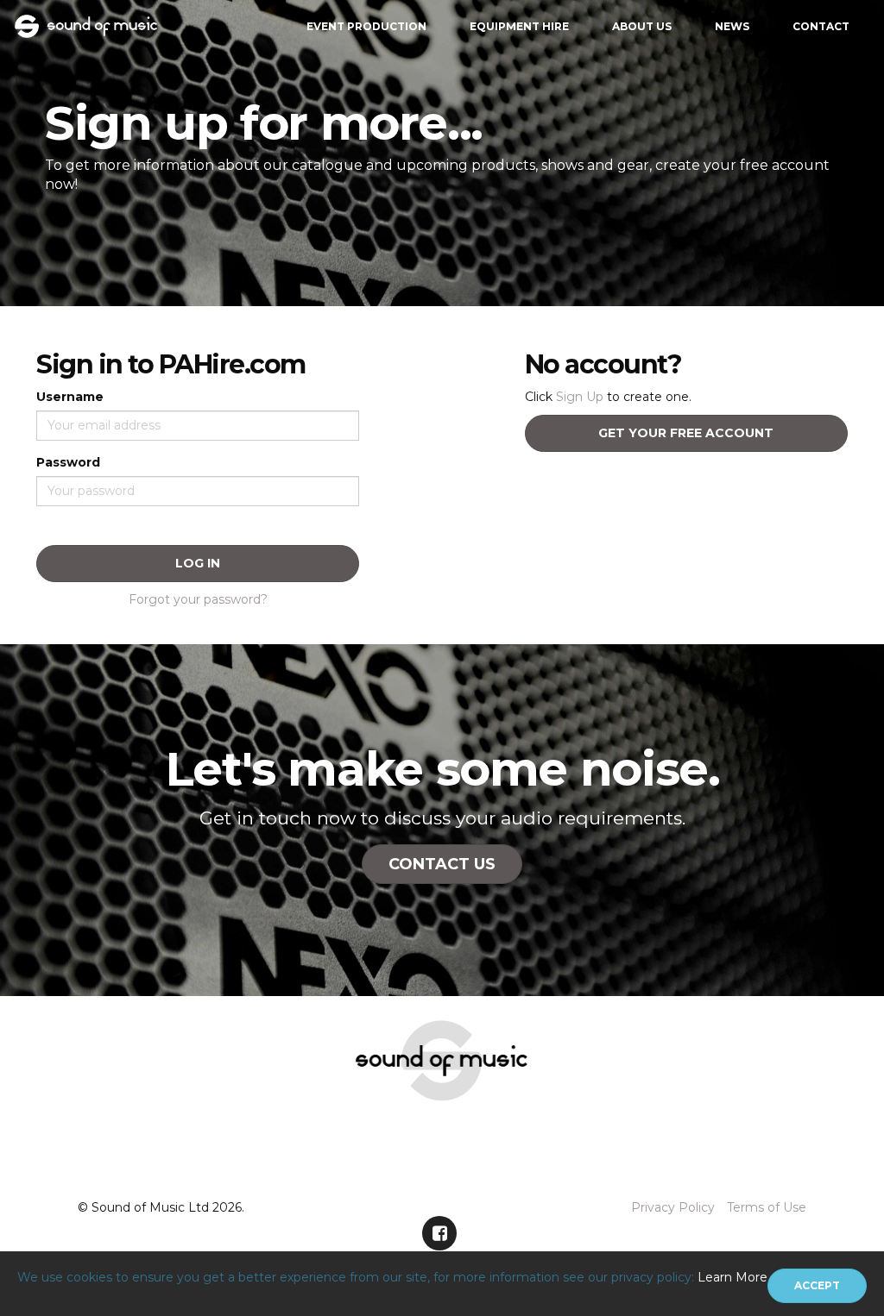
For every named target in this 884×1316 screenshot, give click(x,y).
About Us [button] (642, 26)
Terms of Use (766, 1207)
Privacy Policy (673, 1207)
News (732, 26)
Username (70, 396)
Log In (197, 563)
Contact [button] (820, 26)
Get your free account (686, 433)
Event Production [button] (366, 26)
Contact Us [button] (442, 864)
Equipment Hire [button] (519, 26)
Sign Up (579, 396)
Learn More (732, 1277)
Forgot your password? (198, 599)
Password (68, 462)
